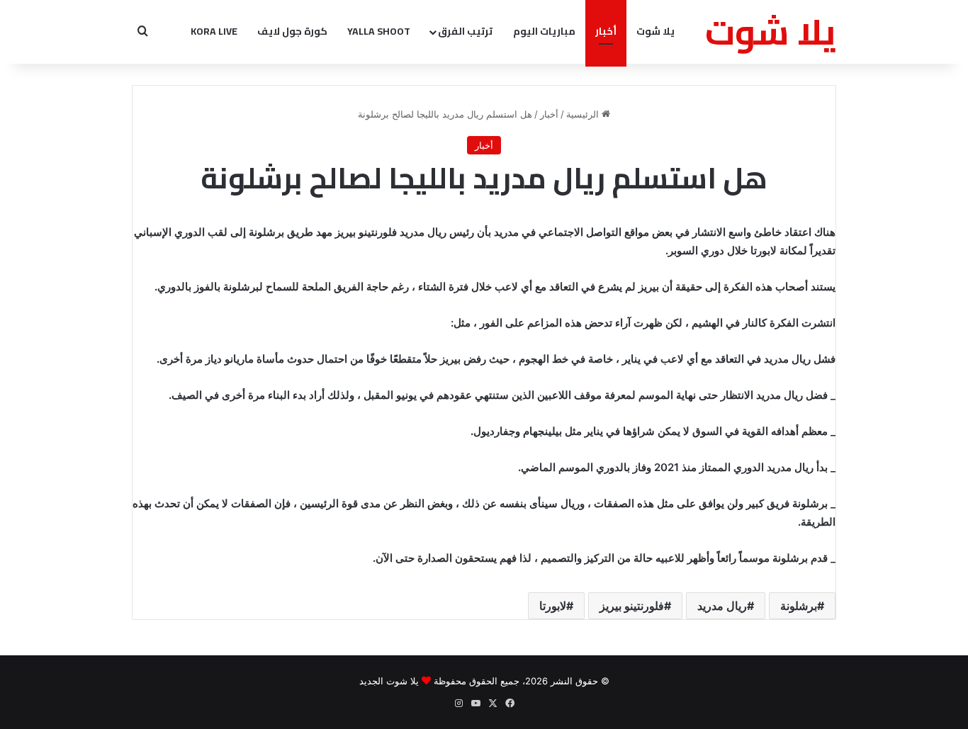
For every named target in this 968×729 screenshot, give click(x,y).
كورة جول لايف (292, 31)
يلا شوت (655, 31)
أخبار (606, 31)
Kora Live (214, 31)
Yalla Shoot (378, 31)
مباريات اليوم (544, 31)
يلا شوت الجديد (389, 680)
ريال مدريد (722, 606)
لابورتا (552, 606)
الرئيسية (584, 114)
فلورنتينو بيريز (632, 606)
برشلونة (798, 606)
